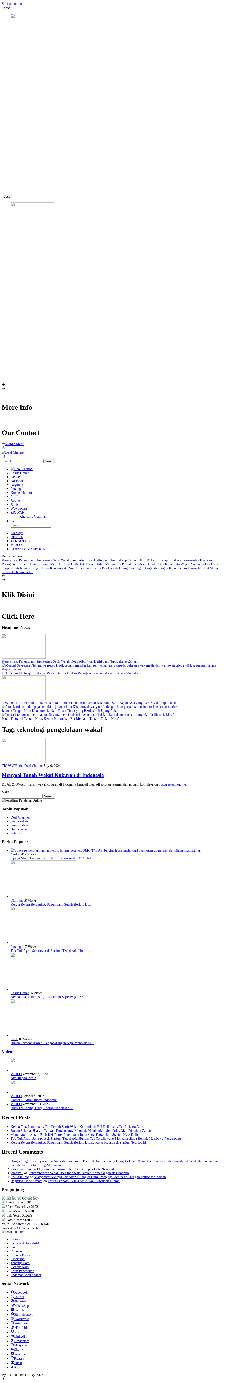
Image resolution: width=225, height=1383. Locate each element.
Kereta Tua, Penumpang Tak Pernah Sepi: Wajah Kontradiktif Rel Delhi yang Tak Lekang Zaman (70, 560)
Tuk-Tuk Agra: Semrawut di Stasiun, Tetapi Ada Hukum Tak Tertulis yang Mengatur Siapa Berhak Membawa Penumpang (96, 1138)
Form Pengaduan (22, 1271)
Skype (18, 1350)
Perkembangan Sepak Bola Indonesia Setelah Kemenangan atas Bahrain (79, 1173)
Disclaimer (18, 1259)
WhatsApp (21, 1306)
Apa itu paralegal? (23, 1078)
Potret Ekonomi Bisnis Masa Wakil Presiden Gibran (84, 1181)
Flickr (18, 1363)
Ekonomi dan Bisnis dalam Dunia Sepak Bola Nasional (75, 1169)
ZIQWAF (8, 766)
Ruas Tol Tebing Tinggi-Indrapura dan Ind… (42, 1108)
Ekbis (14, 1039)
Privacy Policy (21, 1255)
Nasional (17, 854)
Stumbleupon (23, 1314)
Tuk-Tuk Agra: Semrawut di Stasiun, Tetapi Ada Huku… (50, 951)
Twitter (19, 1297)
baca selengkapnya (173, 784)
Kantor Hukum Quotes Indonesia (34, 1100)
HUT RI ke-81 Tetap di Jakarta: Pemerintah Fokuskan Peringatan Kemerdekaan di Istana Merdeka (70, 673)
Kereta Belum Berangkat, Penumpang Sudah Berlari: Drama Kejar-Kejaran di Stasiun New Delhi (78, 1142)
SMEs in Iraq (20, 1177)
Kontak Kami (20, 1267)
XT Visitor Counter (28, 1228)
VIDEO (16, 1074)
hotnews (16, 833)
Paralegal (17, 947)
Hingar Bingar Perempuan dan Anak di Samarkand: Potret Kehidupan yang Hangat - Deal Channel (79, 1161)
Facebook (21, 1292)
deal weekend (20, 821)
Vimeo (18, 1332)
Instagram (21, 1323)
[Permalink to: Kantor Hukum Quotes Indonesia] (17, 1092)
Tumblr (19, 1310)
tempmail (17, 1173)
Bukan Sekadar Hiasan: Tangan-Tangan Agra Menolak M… (52, 1043)
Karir (14, 1247)
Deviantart (21, 1341)
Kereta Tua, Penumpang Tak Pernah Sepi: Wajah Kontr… (51, 997)
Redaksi (16, 1251)
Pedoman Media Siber (26, 1275)
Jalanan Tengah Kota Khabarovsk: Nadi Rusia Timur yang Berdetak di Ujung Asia (77, 568)
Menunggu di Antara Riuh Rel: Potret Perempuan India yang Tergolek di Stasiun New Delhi (75, 1134)
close (7, 8)
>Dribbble (21, 1328)
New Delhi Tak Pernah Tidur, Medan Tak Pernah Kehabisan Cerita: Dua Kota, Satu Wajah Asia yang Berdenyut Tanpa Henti (89, 703)
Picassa (19, 1358)
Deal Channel (20, 817)
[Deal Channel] (13, 452)
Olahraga (17, 900)
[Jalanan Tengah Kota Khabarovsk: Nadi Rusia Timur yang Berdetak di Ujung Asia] (90, 707)
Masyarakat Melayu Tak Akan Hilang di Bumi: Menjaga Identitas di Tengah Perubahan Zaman (100, 1177)
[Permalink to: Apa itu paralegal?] (17, 1070)
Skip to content (12, 3)
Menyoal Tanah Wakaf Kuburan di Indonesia (53, 775)
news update (19, 825)
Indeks (15, 1239)
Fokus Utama (20, 993)
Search (49, 461)
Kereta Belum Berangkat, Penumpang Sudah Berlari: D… (51, 904)
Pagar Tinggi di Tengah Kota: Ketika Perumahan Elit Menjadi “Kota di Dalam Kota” (61, 718)
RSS (17, 1367)
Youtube (20, 1354)
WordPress (21, 1319)
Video (7, 1051)
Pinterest (20, 1301)
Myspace (20, 1345)
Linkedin (20, 1336)
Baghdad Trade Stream (26, 1181)
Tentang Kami (20, 1263)
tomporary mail (21, 1169)
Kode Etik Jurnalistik (25, 1243)
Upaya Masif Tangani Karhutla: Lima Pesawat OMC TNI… (52, 858)
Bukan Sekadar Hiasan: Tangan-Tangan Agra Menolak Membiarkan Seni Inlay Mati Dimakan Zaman (81, 1130)
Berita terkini (20, 829)
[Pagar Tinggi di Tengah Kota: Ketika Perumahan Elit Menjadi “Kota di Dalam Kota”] (88, 714)
